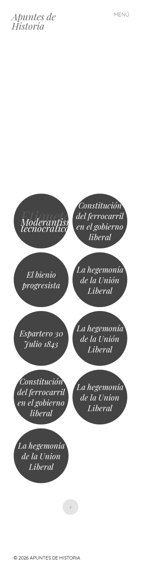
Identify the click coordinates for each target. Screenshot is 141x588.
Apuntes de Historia (34, 21)
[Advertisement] (70, 117)
